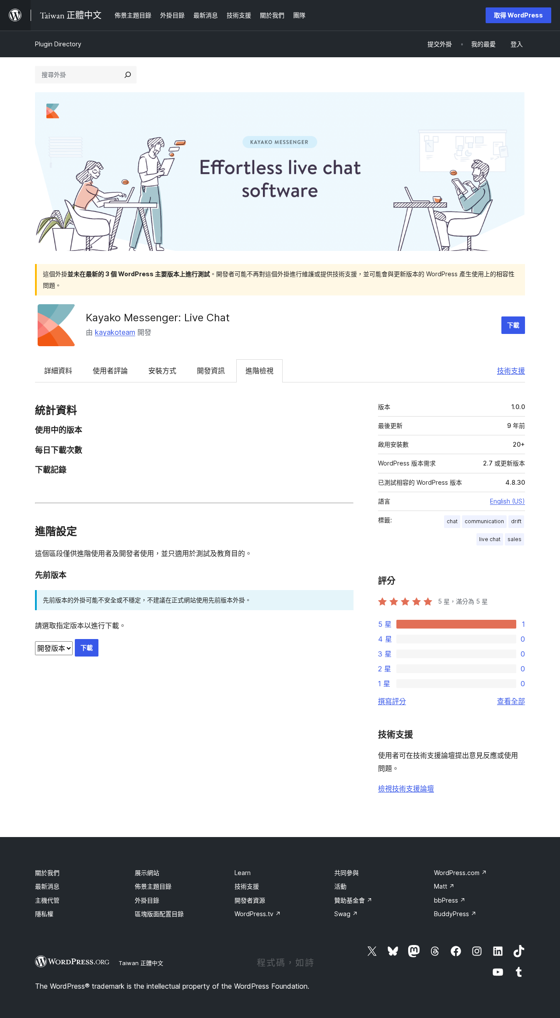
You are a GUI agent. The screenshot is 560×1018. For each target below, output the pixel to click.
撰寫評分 (392, 701)
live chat (489, 539)
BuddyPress (455, 913)
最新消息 (47, 886)
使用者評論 (110, 370)
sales (515, 539)
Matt (444, 886)
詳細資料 (58, 370)
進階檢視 (259, 370)
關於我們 (47, 872)
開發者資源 (249, 900)
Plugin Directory (58, 44)
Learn (242, 872)
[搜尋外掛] (127, 74)
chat (452, 521)
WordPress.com (460, 872)
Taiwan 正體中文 (141, 962)
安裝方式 (162, 370)
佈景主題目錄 (153, 886)
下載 (513, 325)
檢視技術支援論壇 (406, 788)
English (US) (507, 501)
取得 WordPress (518, 15)
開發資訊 (211, 370)
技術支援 (511, 370)
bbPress (450, 900)
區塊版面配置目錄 (159, 913)
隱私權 (44, 913)
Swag (346, 913)
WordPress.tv (257, 913)
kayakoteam (115, 332)
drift (516, 521)
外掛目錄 (147, 900)
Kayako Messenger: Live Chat (158, 317)
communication (484, 521)
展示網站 (147, 872)
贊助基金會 (353, 900)
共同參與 (346, 872)
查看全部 (511, 701)
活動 (340, 886)
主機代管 (47, 900)
